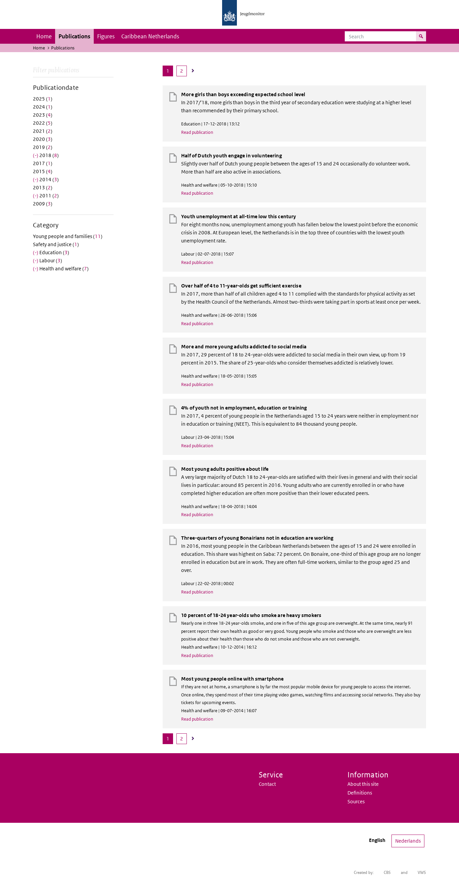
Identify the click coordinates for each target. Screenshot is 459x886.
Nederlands (408, 841)
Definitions (359, 792)
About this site (363, 784)
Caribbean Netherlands (150, 36)
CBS (387, 872)
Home (44, 36)
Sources (356, 801)
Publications (74, 36)
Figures (106, 36)
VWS (422, 872)
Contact (267, 784)
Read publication (197, 132)
